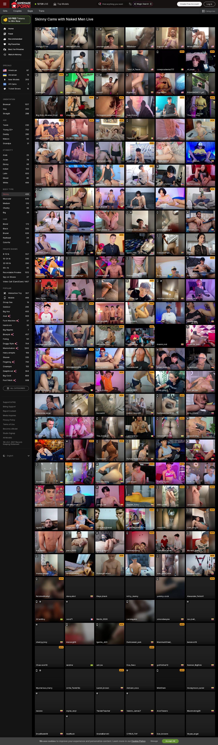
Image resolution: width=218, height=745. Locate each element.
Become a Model (10, 429)
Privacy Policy (9, 420)
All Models (7, 438)
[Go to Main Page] (20, 4)
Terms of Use (9, 424)
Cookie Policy (138, 741)
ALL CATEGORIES (17, 388)
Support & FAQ (9, 402)
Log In (209, 4)
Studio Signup (9, 433)
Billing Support (9, 407)
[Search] (130, 4)
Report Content (9, 411)
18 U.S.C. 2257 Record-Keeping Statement (13, 443)
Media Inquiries (9, 416)
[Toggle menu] (4, 4)
